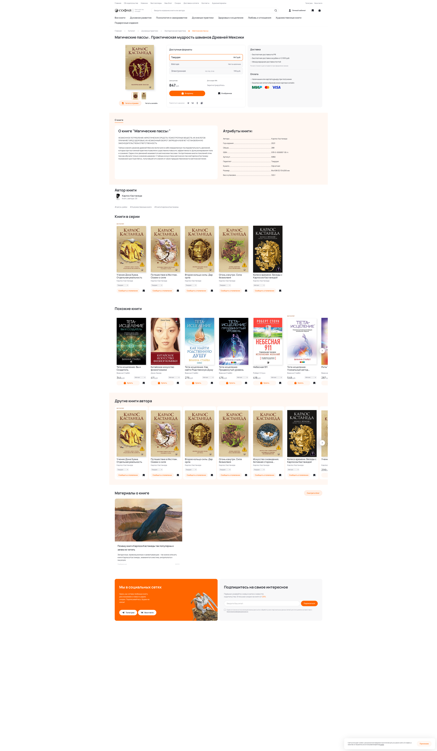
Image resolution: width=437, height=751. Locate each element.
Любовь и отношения (259, 17)
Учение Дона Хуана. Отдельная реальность (129, 276)
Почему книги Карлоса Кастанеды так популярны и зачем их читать (146, 547)
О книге (119, 119)
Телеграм (309, 3)
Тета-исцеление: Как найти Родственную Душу (199, 368)
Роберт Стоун (259, 373)
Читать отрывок (131, 103)
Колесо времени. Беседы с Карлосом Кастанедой (267, 276)
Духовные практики (203, 17)
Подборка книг (122, 564)
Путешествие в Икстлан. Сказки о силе (164, 276)
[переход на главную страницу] (123, 10)
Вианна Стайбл (123, 373)
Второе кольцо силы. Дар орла (199, 276)
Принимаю (424, 743)
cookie (382, 745)
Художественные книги (288, 17)
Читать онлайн (151, 103)
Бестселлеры (156, 3)
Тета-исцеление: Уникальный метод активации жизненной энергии (299, 368)
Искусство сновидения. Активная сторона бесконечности (266, 460)
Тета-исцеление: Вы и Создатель (129, 368)
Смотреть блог (313, 493)
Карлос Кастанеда (125, 281)
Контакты (205, 3)
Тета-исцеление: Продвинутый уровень (231, 368)
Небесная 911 (260, 367)
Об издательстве (131, 3)
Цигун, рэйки (121, 207)
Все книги (120, 17)
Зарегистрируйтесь (216, 85)
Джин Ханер (156, 373)
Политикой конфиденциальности (237, 612)
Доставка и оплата (191, 3)
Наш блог (168, 3)
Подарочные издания (126, 22)
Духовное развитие (141, 17)
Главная (118, 3)
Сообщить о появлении (128, 291)
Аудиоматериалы (219, 3)
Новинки (144, 3)
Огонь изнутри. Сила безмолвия (230, 276)
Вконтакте (318, 3)
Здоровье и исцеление (230, 17)
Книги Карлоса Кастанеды (167, 207)
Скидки (178, 3)
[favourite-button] (143, 290)
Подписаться (309, 603)
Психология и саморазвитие (171, 17)
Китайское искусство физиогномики (162, 368)
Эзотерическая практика (175, 31)
